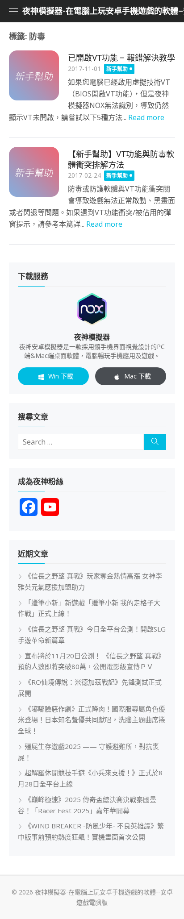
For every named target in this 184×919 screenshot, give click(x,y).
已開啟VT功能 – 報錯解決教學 (121, 57)
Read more (146, 117)
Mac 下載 (137, 376)
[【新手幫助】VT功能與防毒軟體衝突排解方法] (34, 172)
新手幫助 (117, 69)
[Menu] (13, 11)
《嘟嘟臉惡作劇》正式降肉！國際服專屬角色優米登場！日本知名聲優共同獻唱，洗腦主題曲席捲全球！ (91, 720)
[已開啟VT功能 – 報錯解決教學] (34, 75)
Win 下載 (60, 376)
